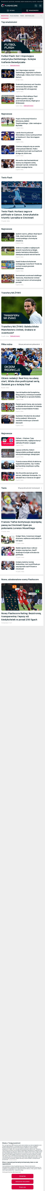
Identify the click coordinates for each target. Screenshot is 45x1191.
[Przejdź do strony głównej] (11, 5)
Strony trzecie (13, 1159)
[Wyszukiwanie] (36, 5)
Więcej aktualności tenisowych (29, 488)
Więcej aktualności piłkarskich (29, 344)
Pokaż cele (22, 1187)
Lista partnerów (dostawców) (11, 1172)
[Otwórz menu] (40, 5)
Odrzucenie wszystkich (23, 1181)
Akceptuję (22, 1176)
